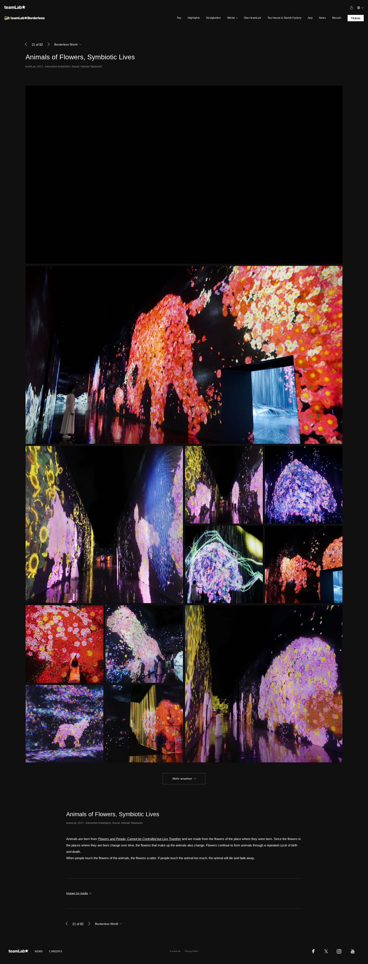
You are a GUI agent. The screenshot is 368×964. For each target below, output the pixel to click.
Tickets (355, 18)
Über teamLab (252, 17)
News (322, 17)
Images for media (77, 893)
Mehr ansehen (182, 778)
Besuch (336, 17)
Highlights (194, 17)
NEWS (39, 951)
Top (179, 17)
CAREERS (55, 951)
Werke (231, 17)
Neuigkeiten (213, 17)
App (310, 17)
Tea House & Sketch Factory (284, 17)
